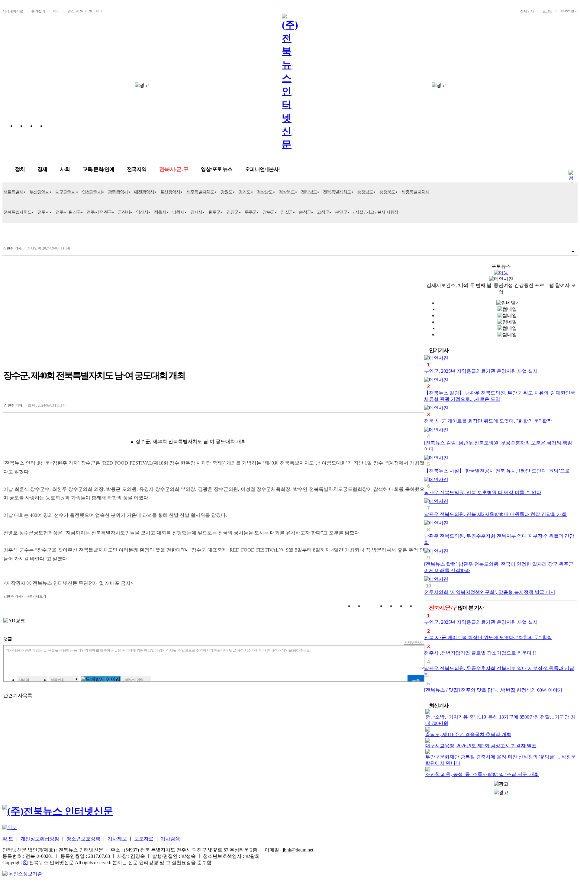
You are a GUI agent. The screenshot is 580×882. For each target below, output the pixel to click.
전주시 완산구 (68, 212)
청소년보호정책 (83, 838)
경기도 (245, 192)
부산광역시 (40, 192)
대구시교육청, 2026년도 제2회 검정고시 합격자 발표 (480, 745)
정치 (20, 169)
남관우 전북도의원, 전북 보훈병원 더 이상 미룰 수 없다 (482, 492)
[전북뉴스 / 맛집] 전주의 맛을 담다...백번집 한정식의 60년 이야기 (493, 690)
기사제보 (117, 838)
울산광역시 (170, 192)
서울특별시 (13, 192)
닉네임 (24, 680)
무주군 (251, 212)
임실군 (287, 212)
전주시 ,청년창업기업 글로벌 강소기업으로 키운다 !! (480, 652)
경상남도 (265, 192)
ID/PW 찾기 (569, 11)
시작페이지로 (12, 11)
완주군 (214, 212)
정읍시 (160, 212)
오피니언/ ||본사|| (262, 169)
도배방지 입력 (132, 680)
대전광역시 (144, 192)
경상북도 (287, 192)
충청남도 (365, 192)
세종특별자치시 (415, 192)
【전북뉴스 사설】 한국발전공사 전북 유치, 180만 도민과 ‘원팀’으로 (497, 470)
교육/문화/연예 (98, 169)
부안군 (341, 212)
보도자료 (143, 838)
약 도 (7, 838)
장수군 (269, 212)
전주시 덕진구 (99, 212)
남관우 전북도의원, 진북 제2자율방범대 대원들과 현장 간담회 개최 (495, 514)
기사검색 (170, 838)
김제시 (196, 212)
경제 (42, 169)
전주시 (43, 212)
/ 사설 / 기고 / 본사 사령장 (375, 212)
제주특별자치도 (200, 192)
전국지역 (137, 169)
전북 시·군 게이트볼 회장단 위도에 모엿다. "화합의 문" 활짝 (488, 420)
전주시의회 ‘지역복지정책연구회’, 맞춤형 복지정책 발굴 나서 (489, 592)
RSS (56, 11)
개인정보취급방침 (40, 838)
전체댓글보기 (414, 643)
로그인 (547, 11)
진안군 (233, 212)
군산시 (124, 212)
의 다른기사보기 (24, 596)
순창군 (305, 212)
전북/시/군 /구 (173, 169)
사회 (65, 169)
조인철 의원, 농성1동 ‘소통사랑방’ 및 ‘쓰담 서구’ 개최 (482, 774)
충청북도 (387, 192)
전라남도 (309, 192)
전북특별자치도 (337, 192)
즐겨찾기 (38, 11)
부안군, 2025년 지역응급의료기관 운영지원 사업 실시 (481, 371)
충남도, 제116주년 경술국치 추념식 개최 (468, 734)
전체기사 (527, 11)
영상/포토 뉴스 (216, 169)
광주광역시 (118, 192)
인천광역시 (92, 192)
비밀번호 (57, 680)
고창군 (323, 212)
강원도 (227, 192)
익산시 (142, 212)
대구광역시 (66, 192)
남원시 (178, 212)
